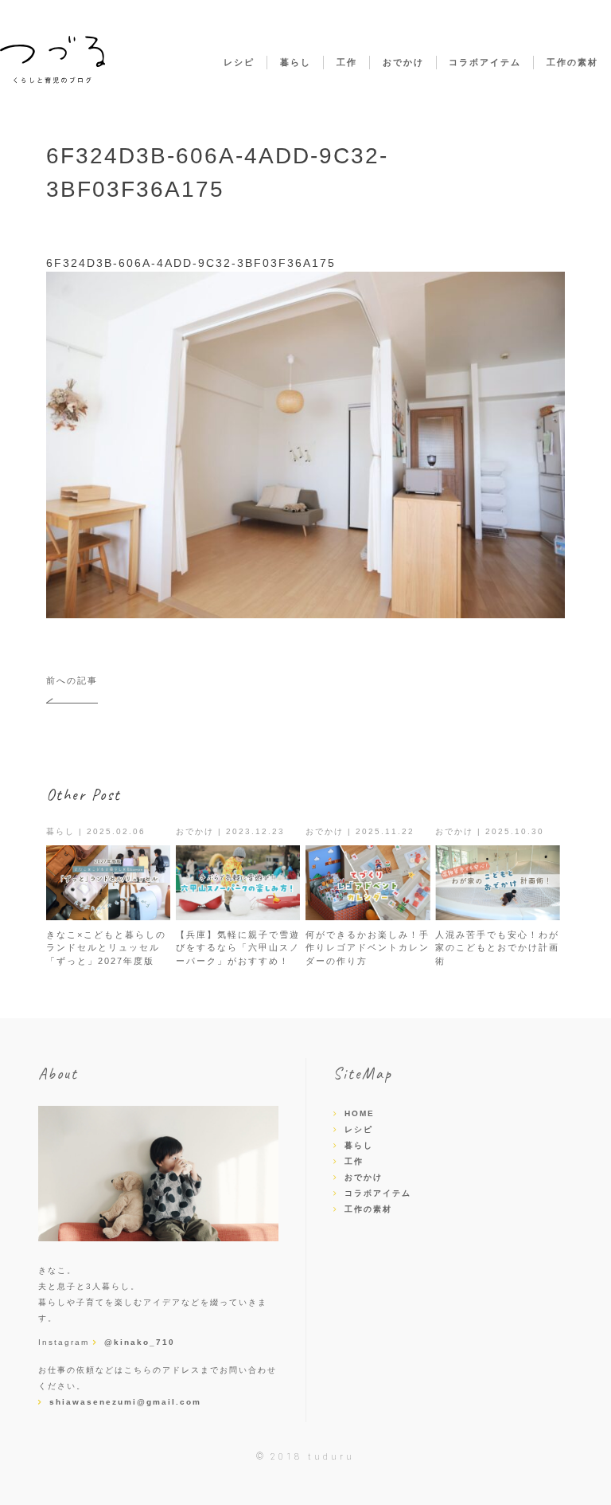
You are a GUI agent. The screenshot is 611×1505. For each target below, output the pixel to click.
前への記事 (72, 680)
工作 (347, 62)
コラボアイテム (485, 62)
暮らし (295, 62)
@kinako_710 (139, 1342)
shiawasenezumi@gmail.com (125, 1401)
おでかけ (403, 62)
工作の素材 (572, 62)
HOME (359, 1113)
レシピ (239, 62)
